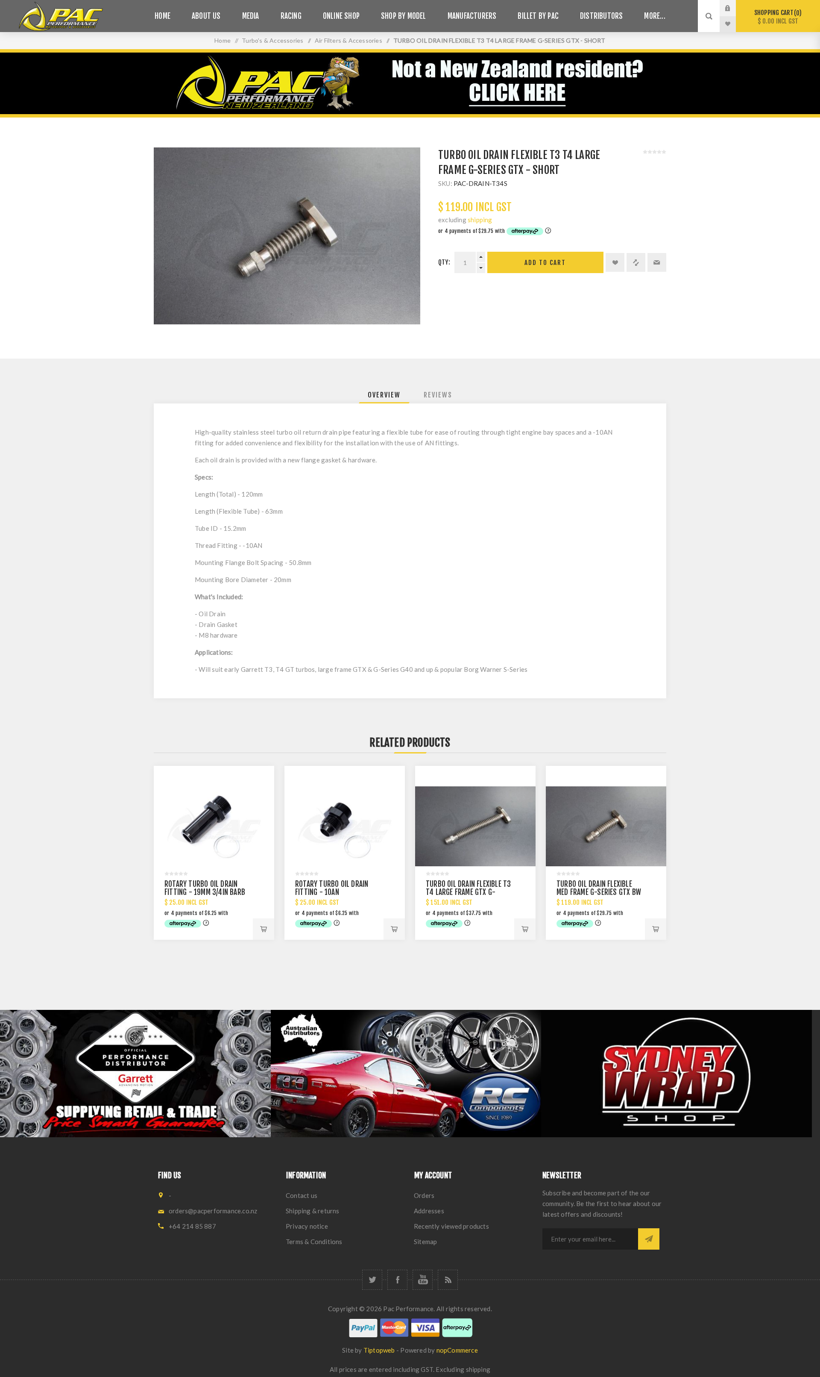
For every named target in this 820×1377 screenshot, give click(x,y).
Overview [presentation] (384, 395)
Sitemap (425, 1241)
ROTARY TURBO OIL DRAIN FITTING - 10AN (331, 888)
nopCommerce (457, 1350)
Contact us (301, 1195)
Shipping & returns (313, 1211)
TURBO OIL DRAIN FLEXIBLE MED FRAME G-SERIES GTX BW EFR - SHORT (598, 892)
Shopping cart (776, 17)
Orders (424, 1195)
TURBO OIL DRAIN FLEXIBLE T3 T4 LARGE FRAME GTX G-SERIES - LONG (468, 892)
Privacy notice (307, 1226)
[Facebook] (397, 1280)
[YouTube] (423, 1280)
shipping (480, 220)
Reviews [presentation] (438, 395)
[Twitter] (372, 1280)
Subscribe (648, 1239)
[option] (135, 1073)
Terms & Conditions (314, 1241)
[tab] (384, 394)
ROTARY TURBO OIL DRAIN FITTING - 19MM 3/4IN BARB (204, 888)
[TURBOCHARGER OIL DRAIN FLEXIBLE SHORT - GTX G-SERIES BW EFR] (606, 826)
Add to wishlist (615, 262)
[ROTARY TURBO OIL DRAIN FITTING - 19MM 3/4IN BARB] (214, 826)
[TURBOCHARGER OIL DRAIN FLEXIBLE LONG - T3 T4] (475, 826)
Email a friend (656, 262)
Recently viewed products (451, 1226)
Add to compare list (636, 262)
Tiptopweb (379, 1350)
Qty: (444, 262)
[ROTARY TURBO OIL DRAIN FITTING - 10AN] (344, 826)
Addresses (429, 1211)
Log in (734, 8)
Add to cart (545, 263)
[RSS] (448, 1280)
